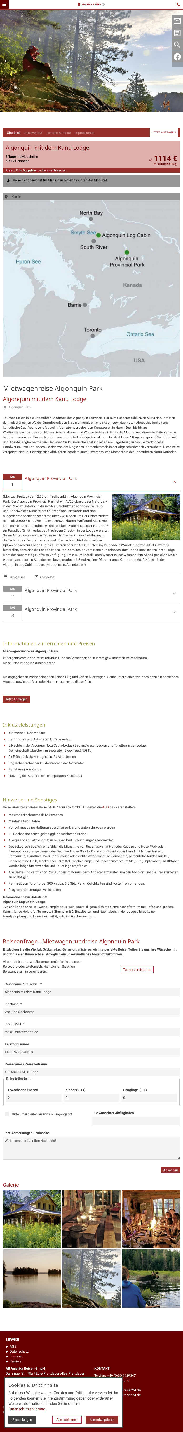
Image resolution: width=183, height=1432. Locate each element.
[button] (4, 4)
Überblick (13, 133)
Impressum (18, 1356)
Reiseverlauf (33, 133)
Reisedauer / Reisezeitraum (26, 1064)
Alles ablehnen (67, 1420)
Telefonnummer (17, 1044)
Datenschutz (19, 1351)
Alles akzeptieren (102, 1420)
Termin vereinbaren (137, 970)
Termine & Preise (58, 133)
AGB (105, 807)
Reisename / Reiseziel (22, 984)
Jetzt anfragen (164, 132)
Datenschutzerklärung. (27, 1409)
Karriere (15, 1361)
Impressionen (84, 133)
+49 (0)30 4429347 (121, 1375)
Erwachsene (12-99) (23, 1090)
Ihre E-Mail (13, 1024)
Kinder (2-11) (76, 1090)
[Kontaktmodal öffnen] (179, 4)
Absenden (170, 1170)
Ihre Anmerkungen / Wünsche (27, 1133)
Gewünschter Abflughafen (114, 1113)
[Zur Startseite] (92, 5)
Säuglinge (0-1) (135, 1090)
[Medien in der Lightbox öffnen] (32, 1219)
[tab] (86, 103)
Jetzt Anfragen (16, 699)
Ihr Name (12, 1004)
